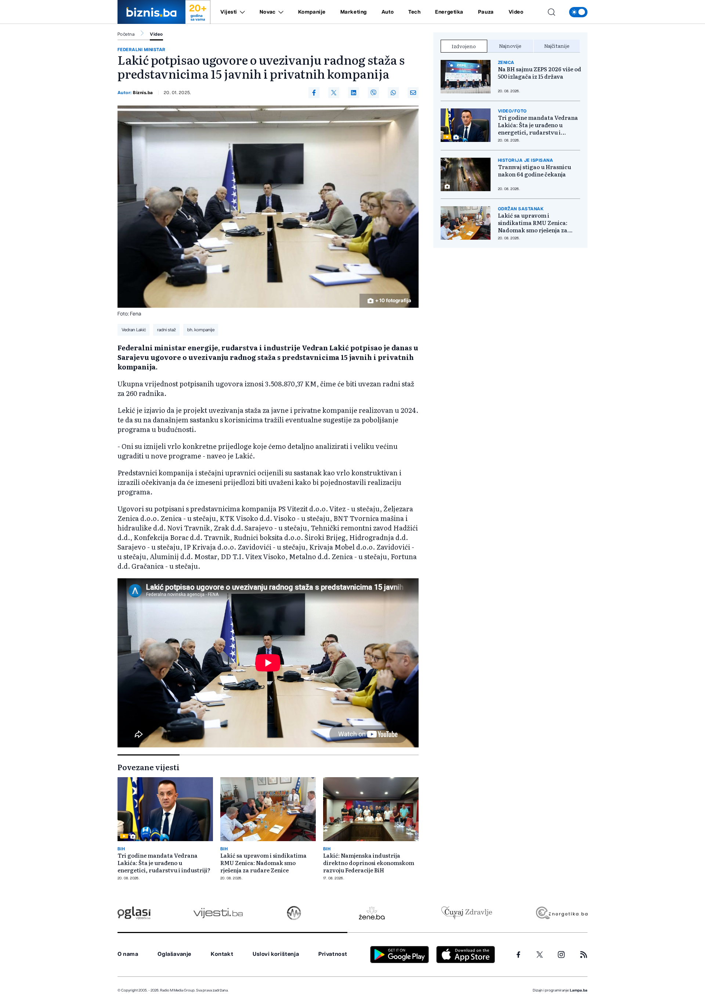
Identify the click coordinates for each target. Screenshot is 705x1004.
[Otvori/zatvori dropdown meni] (241, 12)
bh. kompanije (200, 330)
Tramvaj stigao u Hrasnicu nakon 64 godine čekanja (534, 170)
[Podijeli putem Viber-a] (373, 92)
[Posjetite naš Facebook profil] (518, 954)
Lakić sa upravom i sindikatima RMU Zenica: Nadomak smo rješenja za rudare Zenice (263, 863)
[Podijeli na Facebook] (313, 92)
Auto (388, 12)
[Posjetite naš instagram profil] (561, 954)
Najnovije (510, 45)
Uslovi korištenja (276, 954)
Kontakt (222, 954)
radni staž (166, 330)
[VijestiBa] (218, 913)
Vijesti (228, 12)
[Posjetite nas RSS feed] (584, 954)
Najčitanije (557, 45)
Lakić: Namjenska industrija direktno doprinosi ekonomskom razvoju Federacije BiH (368, 863)
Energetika (449, 12)
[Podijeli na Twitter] (333, 92)
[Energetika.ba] (561, 913)
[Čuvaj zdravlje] (466, 913)
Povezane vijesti (149, 766)
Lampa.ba (579, 990)
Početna (126, 34)
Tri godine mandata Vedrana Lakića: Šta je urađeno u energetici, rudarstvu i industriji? (164, 863)
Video (516, 12)
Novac (268, 12)
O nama (128, 954)
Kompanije (312, 12)
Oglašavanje (174, 954)
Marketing (353, 12)
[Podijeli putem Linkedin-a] (353, 92)
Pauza (486, 12)
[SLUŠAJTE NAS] (294, 913)
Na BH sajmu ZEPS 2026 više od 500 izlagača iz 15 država (539, 72)
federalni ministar (142, 49)
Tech (414, 12)
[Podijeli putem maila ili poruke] (413, 92)
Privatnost (332, 954)
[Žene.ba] (371, 913)
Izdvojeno (464, 46)
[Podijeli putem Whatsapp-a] (393, 92)
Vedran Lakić (134, 330)
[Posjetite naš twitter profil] (539, 954)
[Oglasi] (134, 913)
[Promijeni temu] (578, 12)
